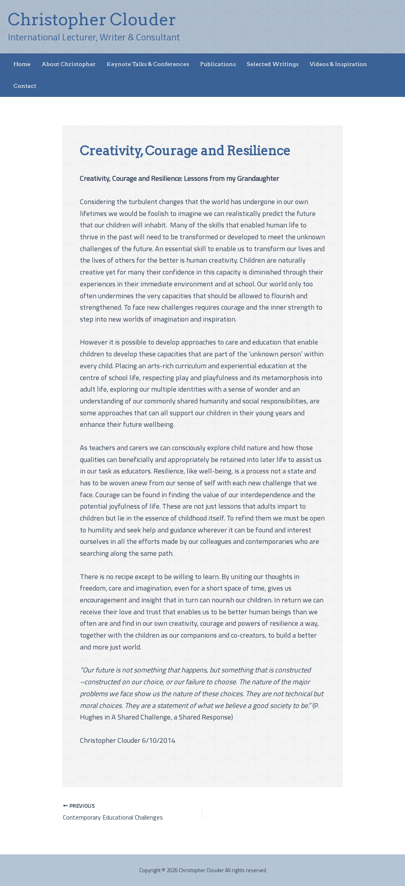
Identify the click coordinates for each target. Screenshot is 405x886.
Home (21, 64)
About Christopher (69, 64)
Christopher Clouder (92, 19)
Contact (24, 86)
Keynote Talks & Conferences (148, 64)
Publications (218, 64)
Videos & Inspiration (338, 64)
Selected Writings (273, 64)
